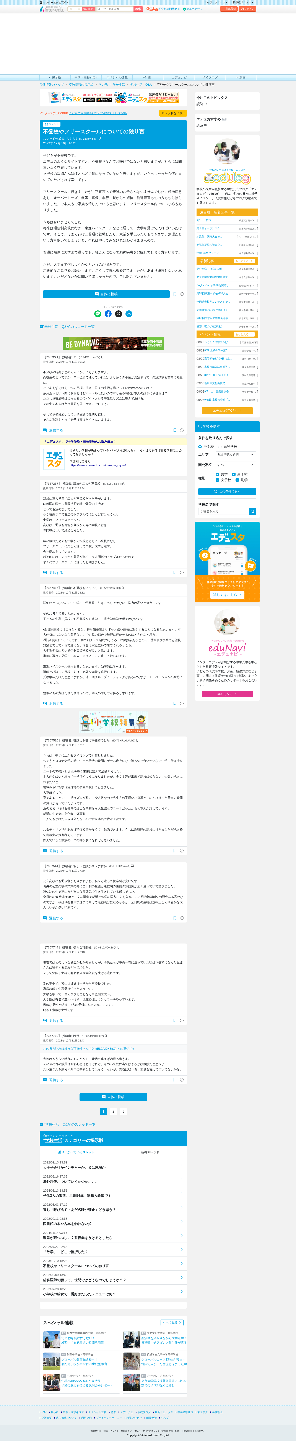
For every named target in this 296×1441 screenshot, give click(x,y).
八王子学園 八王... (247, 237)
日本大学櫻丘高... (247, 245)
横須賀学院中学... (247, 220)
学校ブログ (144, 1412)
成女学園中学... (249, 351)
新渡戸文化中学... (247, 294)
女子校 (226, 480)
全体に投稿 (109, 294)
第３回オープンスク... (209, 228)
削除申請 (151, 1417)
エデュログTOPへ (225, 410)
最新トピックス (164, 1412)
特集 (113, 1412)
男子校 (242, 474)
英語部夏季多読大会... (209, 244)
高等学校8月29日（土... (218, 358)
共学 (224, 474)
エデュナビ (126, 1412)
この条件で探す (230, 491)
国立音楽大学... (249, 400)
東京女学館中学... (247, 277)
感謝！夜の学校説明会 (210, 326)
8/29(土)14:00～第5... (216, 350)
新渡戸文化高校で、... (217, 383)
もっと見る (242, 261)
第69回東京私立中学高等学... (213, 318)
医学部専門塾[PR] (169, 8)
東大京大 (202, 1412)
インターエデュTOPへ (55, 2)
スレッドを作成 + (173, 113)
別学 (244, 480)
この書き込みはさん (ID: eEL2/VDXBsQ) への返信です (89, 1048)
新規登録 (231, 8)
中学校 (208, 446)
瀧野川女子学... (249, 359)
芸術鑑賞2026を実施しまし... (214, 309)
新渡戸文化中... (249, 383)
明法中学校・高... (247, 302)
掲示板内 (88, 9)
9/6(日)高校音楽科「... (217, 399)
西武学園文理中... (247, 310)
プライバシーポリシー (109, 1417)
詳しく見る (225, 694)
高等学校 (230, 446)
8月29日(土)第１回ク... (217, 375)
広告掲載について (66, 1417)
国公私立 (205, 465)
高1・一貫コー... (206, 220)
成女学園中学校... (247, 269)
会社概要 (46, 1417)
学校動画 (217, 1412)
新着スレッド (150, 1152)
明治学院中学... (249, 367)
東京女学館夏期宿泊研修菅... (213, 277)
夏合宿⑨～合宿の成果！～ (212, 268)
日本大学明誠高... (247, 229)
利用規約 (86, 1417)
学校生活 (53, 1140)
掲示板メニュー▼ (243, 2)
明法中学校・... (249, 392)
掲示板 (55, 1412)
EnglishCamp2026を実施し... (214, 285)
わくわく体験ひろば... (217, 342)
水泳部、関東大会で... (209, 236)
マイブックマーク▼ (216, 2)
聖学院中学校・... (247, 285)
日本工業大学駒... (247, 318)
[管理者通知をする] (182, 294)
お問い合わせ (134, 1417)
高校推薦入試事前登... (217, 366)
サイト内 (75, 9)
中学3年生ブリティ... (209, 253)
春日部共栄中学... (247, 253)
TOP (44, 1412)
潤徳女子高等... (249, 375)
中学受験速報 (185, 1412)
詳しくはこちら (225, 595)
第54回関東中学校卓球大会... (213, 293)
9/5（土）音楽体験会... (217, 391)
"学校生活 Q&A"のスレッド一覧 (69, 327)
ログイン (249, 8)
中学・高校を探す (73, 1412)
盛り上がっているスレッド (76, 1152)
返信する (55, 430)
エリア (203, 454)
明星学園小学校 (249, 342)
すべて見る (171, 1322)
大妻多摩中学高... (247, 327)
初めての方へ (194, 9)
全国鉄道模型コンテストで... (213, 301)
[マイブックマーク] (175, 430)
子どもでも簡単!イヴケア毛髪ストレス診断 (98, 113)
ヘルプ (165, 1417)
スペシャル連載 (97, 1412)
